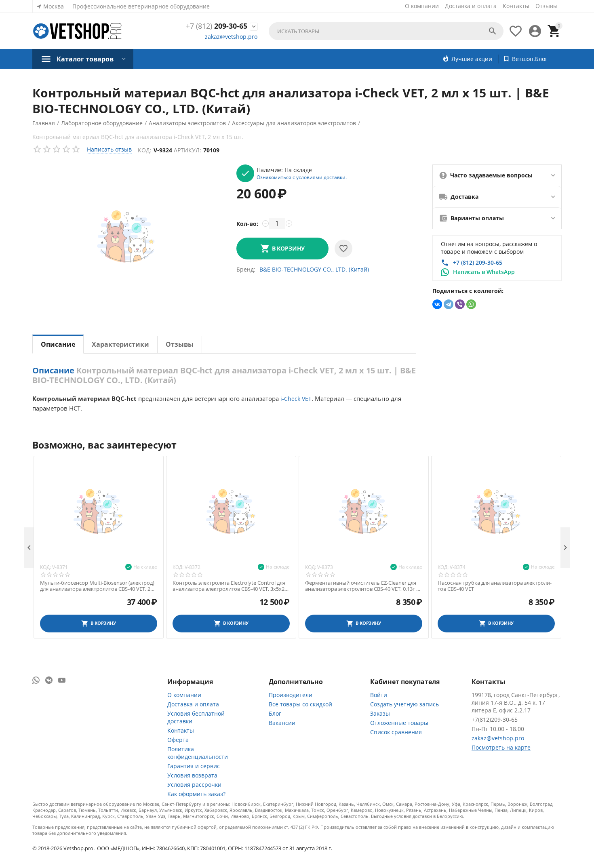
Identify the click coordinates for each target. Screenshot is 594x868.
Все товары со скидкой (300, 704)
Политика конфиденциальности (197, 753)
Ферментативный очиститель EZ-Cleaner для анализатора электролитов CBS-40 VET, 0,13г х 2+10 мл (362, 586)
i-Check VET (296, 398)
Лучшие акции (471, 59)
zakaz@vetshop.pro (231, 36)
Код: (145, 150)
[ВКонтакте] (437, 304)
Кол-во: (247, 224)
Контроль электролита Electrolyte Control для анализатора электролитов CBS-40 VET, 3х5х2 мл (229, 586)
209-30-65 (216, 26)
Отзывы (546, 6)
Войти (378, 695)
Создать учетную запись (404, 704)
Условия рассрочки (194, 784)
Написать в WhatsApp (484, 272)
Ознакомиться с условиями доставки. (302, 177)
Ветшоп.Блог (530, 59)
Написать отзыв (109, 149)
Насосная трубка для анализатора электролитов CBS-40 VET (495, 586)
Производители (290, 695)
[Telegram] (448, 304)
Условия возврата (192, 775)
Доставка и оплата (471, 6)
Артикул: (187, 150)
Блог (275, 713)
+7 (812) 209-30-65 (477, 262)
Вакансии (282, 723)
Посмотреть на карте (501, 747)
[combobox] (386, 31)
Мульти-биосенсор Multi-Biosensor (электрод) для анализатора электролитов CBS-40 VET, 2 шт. (97, 586)
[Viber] (460, 304)
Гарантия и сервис (193, 766)
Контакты (516, 6)
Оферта (178, 740)
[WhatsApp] (471, 304)
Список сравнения (396, 732)
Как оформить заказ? (196, 794)
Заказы (380, 713)
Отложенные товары (399, 723)
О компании (422, 6)
